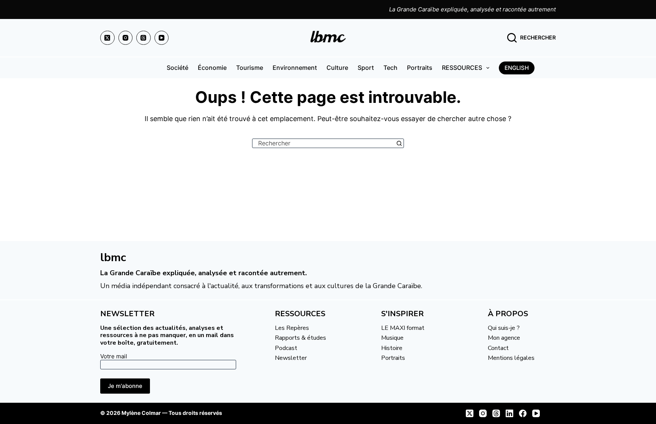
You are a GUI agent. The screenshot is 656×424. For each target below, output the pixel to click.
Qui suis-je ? (504, 328)
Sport (366, 67)
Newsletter (291, 358)
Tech (390, 67)
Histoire (391, 348)
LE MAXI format (402, 328)
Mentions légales (511, 358)
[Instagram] (125, 38)
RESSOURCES (462, 67)
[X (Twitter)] (107, 38)
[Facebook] (523, 413)
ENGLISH (517, 67)
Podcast (286, 348)
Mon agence (504, 338)
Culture (337, 67)
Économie (212, 67)
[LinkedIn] (509, 413)
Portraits (419, 67)
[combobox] (323, 143)
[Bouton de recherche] (399, 143)
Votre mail (113, 356)
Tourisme (249, 67)
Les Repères (292, 328)
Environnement (295, 67)
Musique (392, 338)
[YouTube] (162, 38)
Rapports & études (300, 338)
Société (177, 67)
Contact (498, 348)
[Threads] (143, 38)
